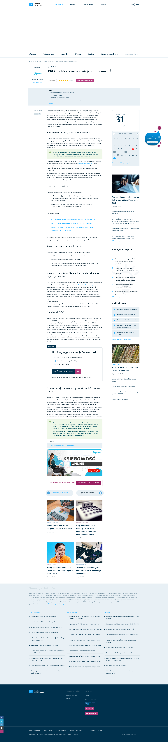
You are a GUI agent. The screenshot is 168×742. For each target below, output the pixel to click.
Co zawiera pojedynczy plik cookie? (60, 97)
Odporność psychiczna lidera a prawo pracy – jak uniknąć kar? (126, 293)
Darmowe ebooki (88, 4)
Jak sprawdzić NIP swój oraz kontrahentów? (44, 617)
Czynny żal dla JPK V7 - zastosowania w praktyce (84, 624)
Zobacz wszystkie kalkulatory (121, 339)
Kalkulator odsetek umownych (126, 320)
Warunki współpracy (61, 730)
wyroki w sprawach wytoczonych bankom (110, 602)
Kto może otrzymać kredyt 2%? (116, 666)
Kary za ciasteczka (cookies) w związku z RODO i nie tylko (71, 223)
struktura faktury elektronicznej (72, 600)
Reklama (73, 4)
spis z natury (57, 596)
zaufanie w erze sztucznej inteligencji (108, 596)
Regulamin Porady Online (75, 730)
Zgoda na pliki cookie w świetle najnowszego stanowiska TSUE (73, 219)
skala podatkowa (46, 596)
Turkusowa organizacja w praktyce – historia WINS (84, 640)
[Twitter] (2, 721)
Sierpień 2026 (125, 133)
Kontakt (87, 695)
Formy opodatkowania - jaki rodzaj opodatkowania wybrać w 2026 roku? (60, 570)
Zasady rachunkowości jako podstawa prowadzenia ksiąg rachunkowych (88, 570)
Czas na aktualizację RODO (120, 399)
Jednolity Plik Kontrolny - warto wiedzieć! (119, 653)
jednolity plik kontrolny (64, 602)
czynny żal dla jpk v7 (69, 596)
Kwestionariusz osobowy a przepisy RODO (125, 386)
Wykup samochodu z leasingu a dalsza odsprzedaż (46, 627)
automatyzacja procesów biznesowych (42, 598)
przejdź (152, 142)
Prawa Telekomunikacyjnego (87, 285)
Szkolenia (103, 4)
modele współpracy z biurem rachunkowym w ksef (46, 600)
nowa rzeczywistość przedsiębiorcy (126, 598)
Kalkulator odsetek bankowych (126, 314)
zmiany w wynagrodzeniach (103, 600)
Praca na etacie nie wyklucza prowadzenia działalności (124, 286)
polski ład (128, 602)
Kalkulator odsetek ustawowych (127, 309)
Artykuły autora (37, 82)
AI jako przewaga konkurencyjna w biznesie (82, 651)
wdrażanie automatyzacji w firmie (104, 598)
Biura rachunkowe (109, 54)
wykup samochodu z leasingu (60, 593)
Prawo (78, 54)
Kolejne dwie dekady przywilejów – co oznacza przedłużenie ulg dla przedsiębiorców (127, 261)
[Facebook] (2, 717)
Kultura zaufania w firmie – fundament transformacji (84, 656)
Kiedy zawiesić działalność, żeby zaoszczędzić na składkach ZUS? (125, 279)
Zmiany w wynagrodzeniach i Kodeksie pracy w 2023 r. (123, 635)
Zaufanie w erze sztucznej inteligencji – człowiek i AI (84, 635)
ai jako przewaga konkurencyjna (65, 598)
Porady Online (59, 4)
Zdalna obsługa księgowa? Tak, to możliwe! (119, 647)
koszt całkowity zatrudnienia (86, 596)
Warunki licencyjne (89, 730)
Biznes (32, 54)
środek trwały (102, 593)
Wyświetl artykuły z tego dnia (121, 163)
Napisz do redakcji (91, 714)
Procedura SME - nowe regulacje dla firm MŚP (120, 629)
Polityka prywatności (34, 730)
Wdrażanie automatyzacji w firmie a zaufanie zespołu (85, 661)
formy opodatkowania (114, 593)
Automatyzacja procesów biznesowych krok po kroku (85, 645)
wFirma (68, 698)
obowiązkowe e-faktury (80, 602)
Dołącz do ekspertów (90, 700)
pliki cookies (52, 80)
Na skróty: (52, 90)
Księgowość (48, 54)
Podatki (64, 54)
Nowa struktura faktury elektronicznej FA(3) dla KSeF (122, 624)
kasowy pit (92, 593)
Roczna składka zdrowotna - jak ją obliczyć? (44, 633)
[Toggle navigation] (137, 4)
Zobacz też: (53, 214)
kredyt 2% (93, 602)
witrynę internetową (85, 164)
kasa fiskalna (45, 593)
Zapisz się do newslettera (85, 80)
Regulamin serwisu (47, 730)
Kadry (91, 54)
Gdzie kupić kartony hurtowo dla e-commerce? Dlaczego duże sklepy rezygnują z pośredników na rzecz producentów (125, 221)
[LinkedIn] (2, 724)
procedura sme (88, 600)
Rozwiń (51, 103)
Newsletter (89, 708)
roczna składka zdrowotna (79, 593)
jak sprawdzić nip (34, 593)
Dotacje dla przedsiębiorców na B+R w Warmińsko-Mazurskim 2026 (125, 200)
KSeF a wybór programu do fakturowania (62, 446)
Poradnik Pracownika (71, 695)
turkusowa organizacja (128, 596)
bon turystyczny (42, 604)
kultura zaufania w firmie (84, 598)
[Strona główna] (29, 61)
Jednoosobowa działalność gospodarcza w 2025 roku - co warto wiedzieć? (127, 270)
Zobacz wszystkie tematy (56, 604)
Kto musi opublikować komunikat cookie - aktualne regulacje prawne (69, 100)
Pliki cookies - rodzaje (56, 95)
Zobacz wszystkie (117, 241)
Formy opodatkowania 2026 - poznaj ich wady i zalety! (47, 666)
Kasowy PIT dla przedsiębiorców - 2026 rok (44, 645)
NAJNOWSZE (115, 194)
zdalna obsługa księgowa (47, 602)
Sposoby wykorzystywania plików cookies (62, 93)
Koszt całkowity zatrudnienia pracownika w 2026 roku (85, 629)
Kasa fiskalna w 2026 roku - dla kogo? (43, 622)
